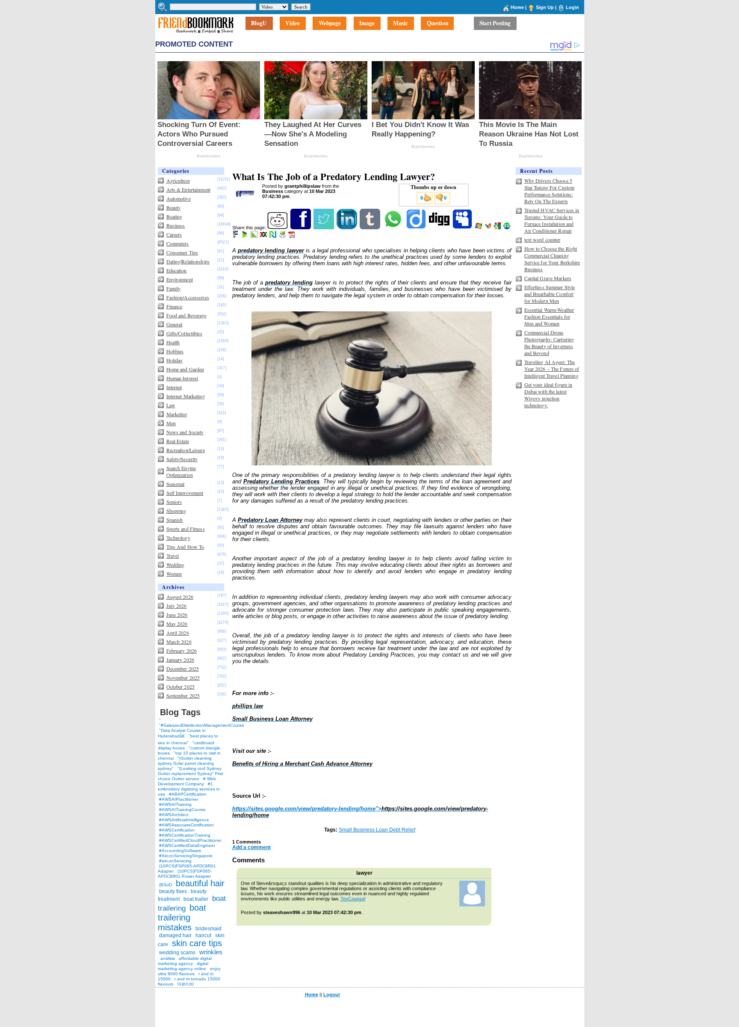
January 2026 (180, 659)
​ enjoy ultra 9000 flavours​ (189, 971)
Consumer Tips (182, 252)
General (174, 324)
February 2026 (181, 650)
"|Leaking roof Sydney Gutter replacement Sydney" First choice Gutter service (190, 773)
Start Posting (495, 23)
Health (173, 342)
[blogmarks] (245, 236)
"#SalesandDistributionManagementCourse (201, 725)
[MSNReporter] (489, 227)
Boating (174, 216)
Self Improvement (185, 492)
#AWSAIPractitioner (178, 799)
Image (367, 23)
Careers (174, 234)
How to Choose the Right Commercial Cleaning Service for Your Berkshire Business (552, 258)
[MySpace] (463, 227)
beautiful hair (200, 883)
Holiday (174, 360)
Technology (178, 537)
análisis (167, 958)
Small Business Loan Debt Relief (377, 830)
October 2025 (180, 686)
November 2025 (183, 677)
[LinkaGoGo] (264, 236)
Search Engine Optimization (181, 471)
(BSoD (165, 884)
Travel (172, 555)
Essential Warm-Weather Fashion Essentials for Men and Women (549, 316)
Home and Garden (185, 369)
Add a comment (251, 847)
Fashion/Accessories (187, 297)
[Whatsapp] (394, 227)
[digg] (440, 227)
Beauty (173, 207)
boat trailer (195, 899)
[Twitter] (324, 227)
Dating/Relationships (188, 261)
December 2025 (182, 668)
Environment (179, 279)
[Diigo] (417, 227)
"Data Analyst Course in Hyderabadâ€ (182, 733)
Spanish (174, 519)
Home (517, 7)
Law (170, 405)
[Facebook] (301, 227)
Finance (174, 306)
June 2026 (177, 614)
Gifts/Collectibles (184, 333)
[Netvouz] (273, 236)
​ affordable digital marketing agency (185, 961)
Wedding (175, 564)
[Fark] (236, 236)
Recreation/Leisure (185, 450)
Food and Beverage (186, 315)
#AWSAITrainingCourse (182, 809)
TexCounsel (352, 898)
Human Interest (182, 378)
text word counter (542, 239)
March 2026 (179, 641)
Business (175, 225)
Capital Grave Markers (548, 278)
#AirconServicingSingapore (186, 855)
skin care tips (197, 943)
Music (400, 23)
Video (292, 23)
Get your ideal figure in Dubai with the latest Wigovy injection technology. (548, 394)
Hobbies (175, 351)
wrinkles (210, 952)
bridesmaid (208, 929)
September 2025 (183, 695)
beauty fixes (173, 891)
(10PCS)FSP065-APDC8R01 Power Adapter (185, 874)
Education (176, 270)
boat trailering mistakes (182, 917)
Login (572, 7)
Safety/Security (182, 459)
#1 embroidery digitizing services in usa (189, 788)
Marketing (177, 414)
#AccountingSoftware (180, 850)
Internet (174, 387)
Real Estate (177, 441)
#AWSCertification (177, 830)
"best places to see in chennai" (188, 739)
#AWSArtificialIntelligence (184, 819)
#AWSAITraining (175, 804)
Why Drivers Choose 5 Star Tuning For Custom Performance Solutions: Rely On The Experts (549, 190)
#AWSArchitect (174, 814)
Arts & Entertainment (188, 189)
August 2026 (179, 596)
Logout (331, 994)
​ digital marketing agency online (183, 966)
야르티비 (185, 984)
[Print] (283, 236)
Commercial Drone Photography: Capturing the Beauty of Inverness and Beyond (549, 342)
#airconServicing (175, 860)
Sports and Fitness (185, 528)
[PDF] (292, 236)
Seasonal (175, 483)
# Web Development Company (187, 781)
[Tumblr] (370, 227)
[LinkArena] (255, 236)
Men (171, 423)
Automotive (178, 198)
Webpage (330, 23)
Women (174, 573)
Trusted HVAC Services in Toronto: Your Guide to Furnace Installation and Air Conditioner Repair (551, 220)
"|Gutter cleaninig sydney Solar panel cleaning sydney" (186, 763)
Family (173, 288)
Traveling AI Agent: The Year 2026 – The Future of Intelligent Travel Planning (551, 368)
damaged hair (175, 935)
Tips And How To (185, 546)
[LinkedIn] (347, 227)
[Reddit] (278, 227)
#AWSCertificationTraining (184, 835)
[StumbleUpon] (507, 227)
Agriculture (178, 180)
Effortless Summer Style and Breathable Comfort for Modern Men (549, 294)
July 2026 (176, 605)
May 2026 (177, 623)
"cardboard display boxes (186, 745)
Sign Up (545, 7)
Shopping (176, 510)
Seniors (174, 501)
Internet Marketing (185, 396)
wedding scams (177, 953)
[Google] (498, 227)
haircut (203, 935)
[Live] (479, 227)
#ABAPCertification (188, 794)
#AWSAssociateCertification (186, 825)
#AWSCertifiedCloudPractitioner (190, 840)
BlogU (259, 23)
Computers (177, 243)
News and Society (185, 432)
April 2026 (177, 632)
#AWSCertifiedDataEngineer (187, 845)
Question (437, 23)
